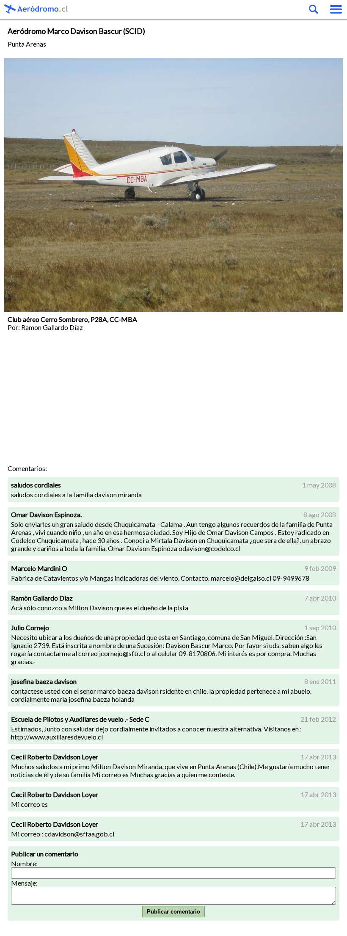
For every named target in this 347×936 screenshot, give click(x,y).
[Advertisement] (173, 400)
